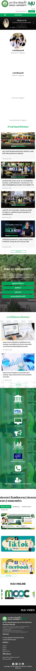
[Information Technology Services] (18, 421)
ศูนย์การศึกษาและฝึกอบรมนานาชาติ (11, 657)
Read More (18, 251)
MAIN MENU (18, 15)
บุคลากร (18, 292)
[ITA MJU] (18, 411)
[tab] (5, 506)
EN (34, 9)
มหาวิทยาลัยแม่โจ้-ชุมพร (9, 640)
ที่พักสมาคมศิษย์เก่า (7, 659)
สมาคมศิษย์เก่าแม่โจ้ (18, 296)
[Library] (18, 398)
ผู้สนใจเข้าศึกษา (18, 283)
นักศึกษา (18, 287)
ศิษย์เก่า (4, 649)
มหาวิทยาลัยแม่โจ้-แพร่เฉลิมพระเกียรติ (13, 638)
